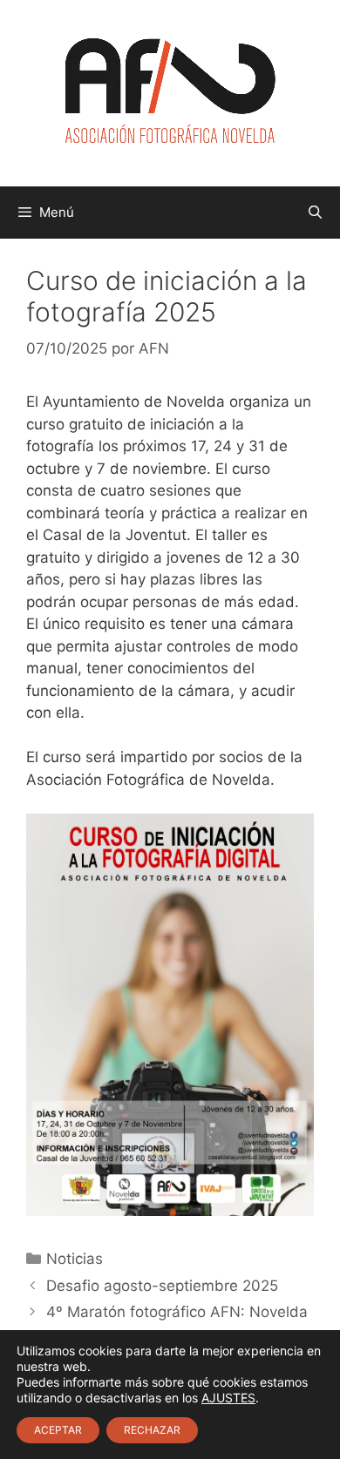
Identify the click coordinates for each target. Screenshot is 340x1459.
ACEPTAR (58, 1429)
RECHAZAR (152, 1429)
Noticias (74, 1258)
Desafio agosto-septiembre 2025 (162, 1285)
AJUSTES (228, 1397)
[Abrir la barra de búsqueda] (315, 212)
